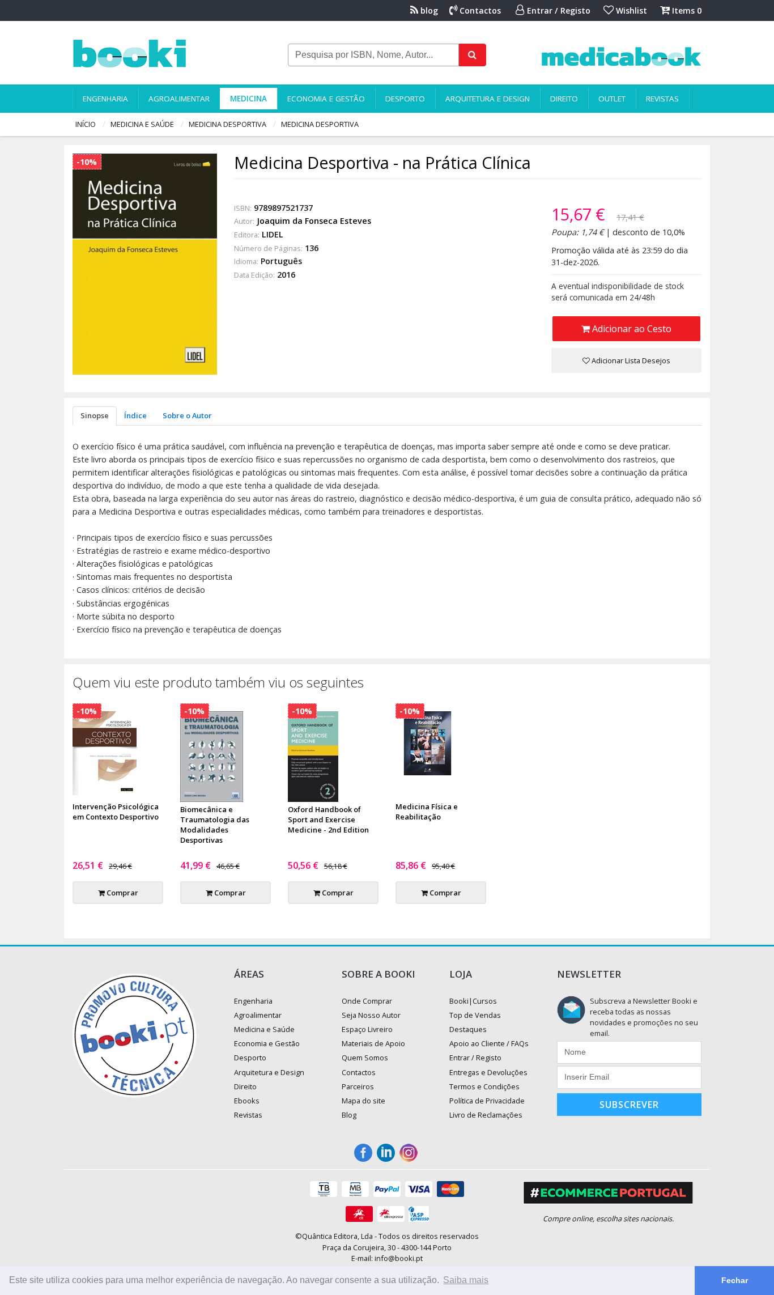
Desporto (405, 99)
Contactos (479, 10)
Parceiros (358, 1086)
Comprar (121, 893)
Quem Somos (365, 1057)
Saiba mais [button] (465, 1280)
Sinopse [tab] (94, 415)
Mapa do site (363, 1101)
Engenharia (105, 99)
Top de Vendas (475, 1015)
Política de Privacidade (487, 1101)
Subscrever (629, 1104)
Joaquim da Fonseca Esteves (314, 220)
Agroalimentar (179, 99)
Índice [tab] (135, 415)
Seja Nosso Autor (371, 1015)
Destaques (468, 1029)
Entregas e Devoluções (488, 1072)
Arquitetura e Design (487, 99)
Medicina (248, 99)
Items (685, 10)
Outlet (612, 99)
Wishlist (630, 10)
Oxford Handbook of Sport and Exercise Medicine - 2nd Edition (328, 819)
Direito (564, 99)
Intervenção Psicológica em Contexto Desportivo (116, 811)
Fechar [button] (734, 1280)
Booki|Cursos (473, 1001)
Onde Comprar (367, 1001)
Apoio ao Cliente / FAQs (489, 1043)
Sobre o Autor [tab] (187, 415)
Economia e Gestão (326, 99)
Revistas (662, 99)
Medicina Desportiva (227, 124)
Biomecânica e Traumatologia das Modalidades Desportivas (214, 824)
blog (428, 10)
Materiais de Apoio (373, 1043)
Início (85, 124)
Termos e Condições (484, 1086)
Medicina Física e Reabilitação (426, 811)
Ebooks (247, 1101)
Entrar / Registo (557, 10)
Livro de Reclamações (485, 1115)
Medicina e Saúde (142, 124)
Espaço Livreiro (367, 1029)
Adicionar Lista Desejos (630, 360)
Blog (349, 1115)
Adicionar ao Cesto (630, 328)
